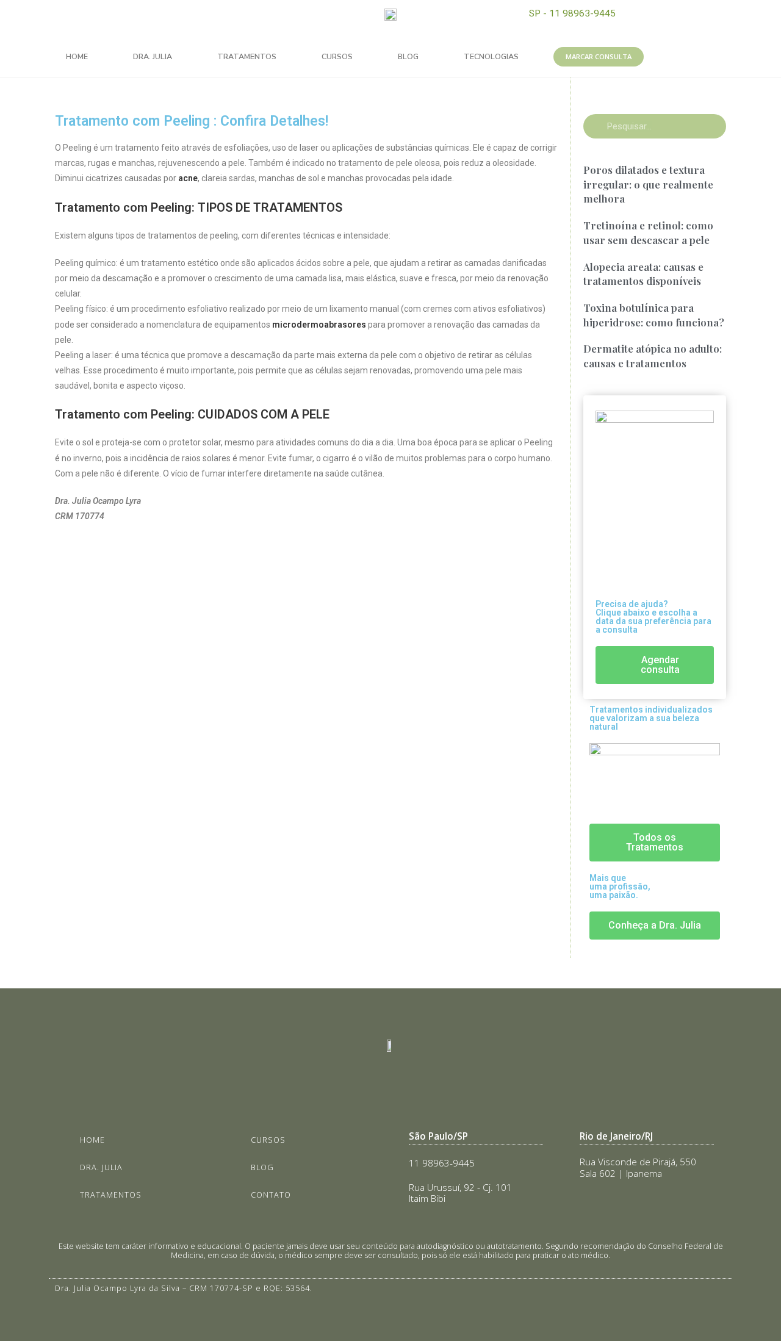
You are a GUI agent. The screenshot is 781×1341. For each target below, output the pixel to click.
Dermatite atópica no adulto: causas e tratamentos (652, 356)
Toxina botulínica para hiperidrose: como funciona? (653, 315)
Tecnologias (491, 56)
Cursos (337, 56)
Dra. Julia (152, 56)
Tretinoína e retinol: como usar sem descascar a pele (648, 232)
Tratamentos (246, 56)
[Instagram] (144, 18)
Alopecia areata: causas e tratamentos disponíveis (643, 274)
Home (77, 56)
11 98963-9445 (442, 1163)
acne (188, 178)
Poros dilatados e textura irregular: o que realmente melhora (648, 184)
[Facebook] (172, 18)
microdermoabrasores (319, 324)
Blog (408, 56)
